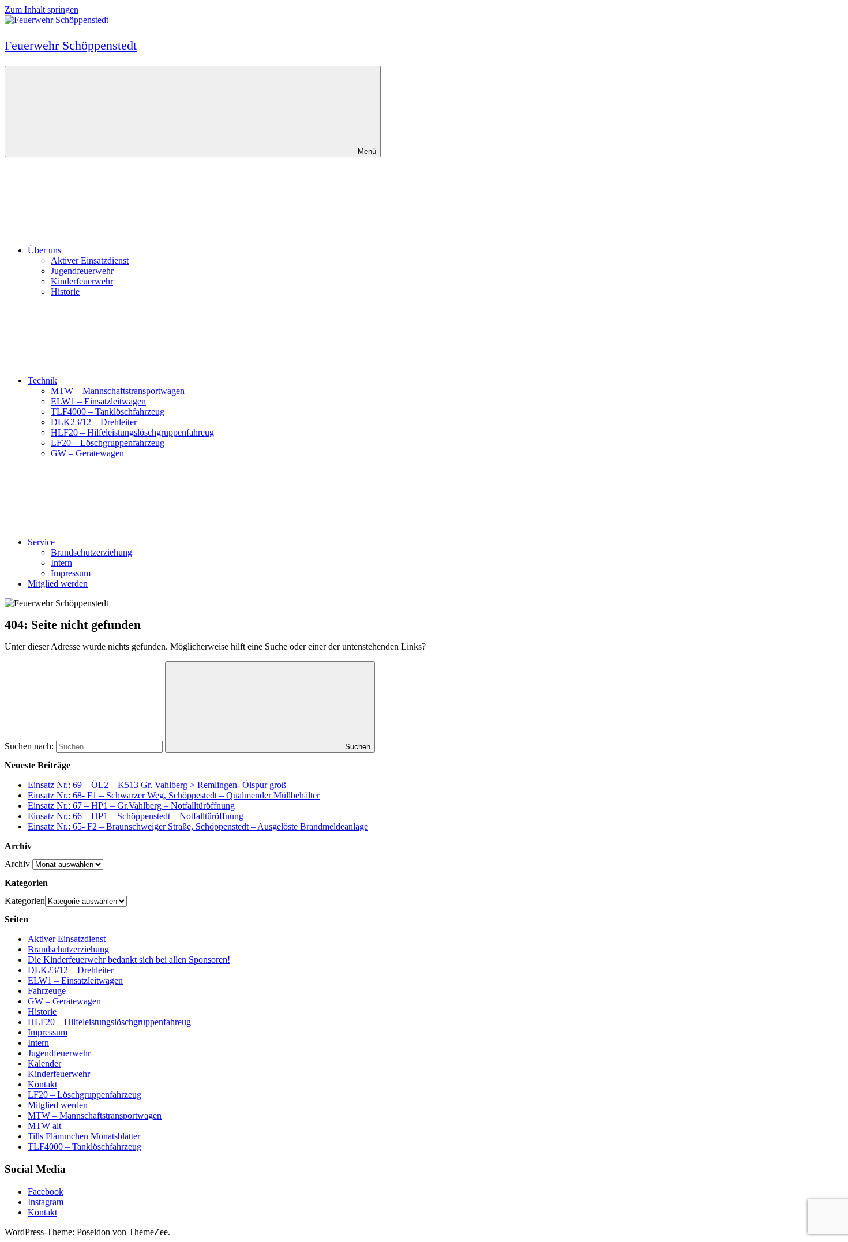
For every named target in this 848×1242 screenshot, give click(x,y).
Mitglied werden (58, 583)
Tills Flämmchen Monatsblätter (84, 1136)
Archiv (17, 864)
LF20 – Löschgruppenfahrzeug (107, 443)
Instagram (45, 1202)
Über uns (44, 250)
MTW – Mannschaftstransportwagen (118, 391)
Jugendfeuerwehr (82, 271)
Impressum (71, 573)
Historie (65, 292)
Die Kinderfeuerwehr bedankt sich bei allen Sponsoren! (129, 960)
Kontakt (42, 1084)
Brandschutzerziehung (91, 552)
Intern (61, 563)
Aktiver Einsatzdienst (90, 260)
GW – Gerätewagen (87, 453)
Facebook (45, 1191)
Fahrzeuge (47, 991)
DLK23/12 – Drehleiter (94, 422)
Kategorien (25, 901)
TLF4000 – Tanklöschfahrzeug (107, 411)
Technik (42, 380)
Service (41, 542)
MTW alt (44, 1126)
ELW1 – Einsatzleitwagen (98, 401)
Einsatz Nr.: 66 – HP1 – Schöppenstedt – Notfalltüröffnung (135, 816)
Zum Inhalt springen (41, 9)
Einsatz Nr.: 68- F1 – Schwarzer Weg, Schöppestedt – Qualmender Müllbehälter (174, 795)
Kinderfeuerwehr (82, 281)
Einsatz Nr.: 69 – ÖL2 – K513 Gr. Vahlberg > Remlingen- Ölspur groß (157, 785)
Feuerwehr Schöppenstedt (71, 45)
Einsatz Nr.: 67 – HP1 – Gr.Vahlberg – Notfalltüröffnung (131, 806)
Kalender (44, 1063)
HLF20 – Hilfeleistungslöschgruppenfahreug (132, 432)
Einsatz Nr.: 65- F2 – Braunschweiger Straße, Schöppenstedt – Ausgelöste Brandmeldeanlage (198, 826)
